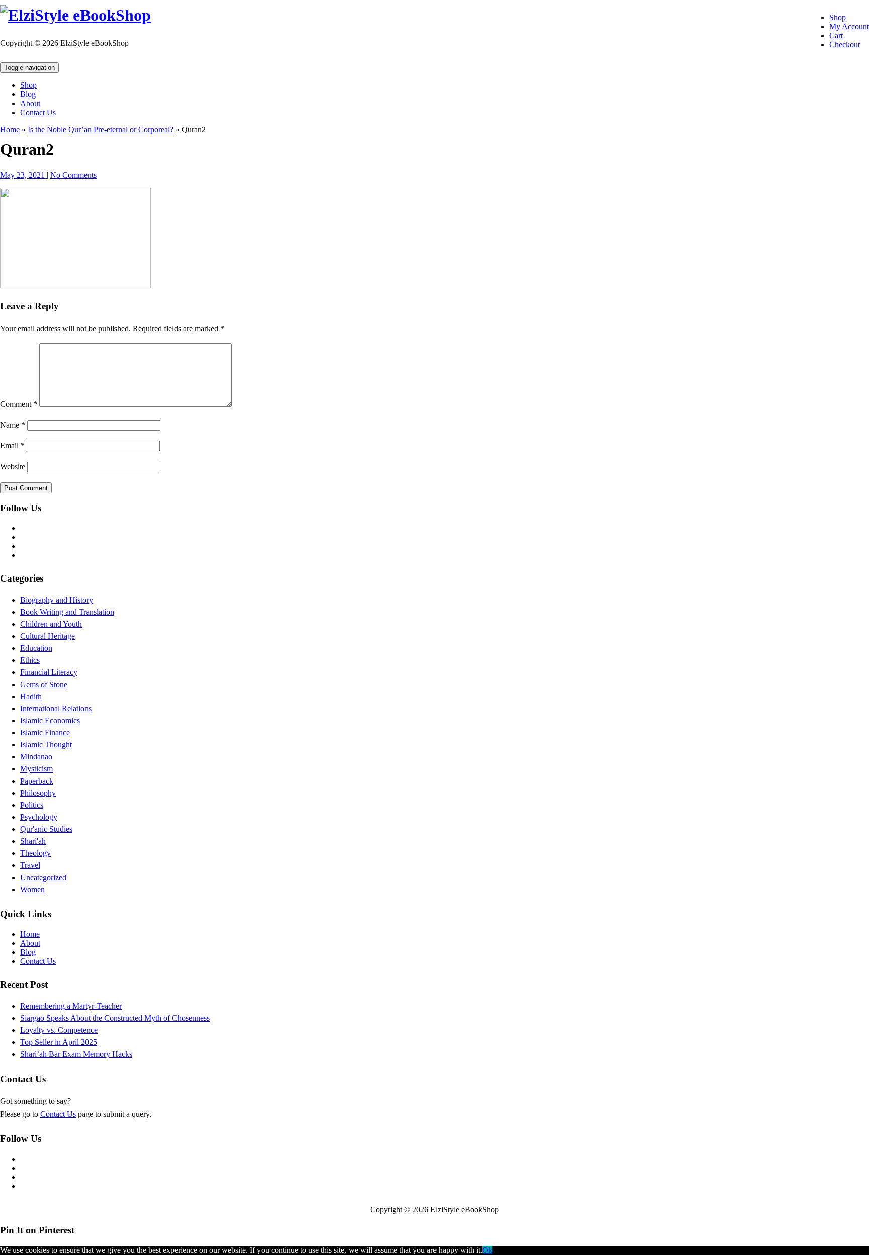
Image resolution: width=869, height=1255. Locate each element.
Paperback (36, 781)
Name (12, 425)
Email (12, 445)
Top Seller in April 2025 (58, 1042)
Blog (28, 94)
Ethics (30, 660)
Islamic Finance (45, 732)
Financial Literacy (48, 672)
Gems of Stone (43, 684)
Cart (836, 35)
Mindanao (36, 756)
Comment (18, 404)
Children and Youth (51, 624)
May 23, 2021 (23, 175)
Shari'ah (33, 841)
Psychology (38, 817)
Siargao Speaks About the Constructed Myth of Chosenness (115, 1018)
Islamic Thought (46, 744)
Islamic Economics (50, 720)
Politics (31, 805)
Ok (487, 1250)
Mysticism (36, 768)
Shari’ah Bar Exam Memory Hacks (76, 1054)
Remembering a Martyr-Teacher (71, 1006)
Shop (837, 17)
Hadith (31, 696)
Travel (30, 865)
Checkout (844, 44)
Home (10, 129)
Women (32, 889)
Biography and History (56, 600)
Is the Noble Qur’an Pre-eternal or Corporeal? (100, 129)
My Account (849, 26)
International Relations (56, 708)
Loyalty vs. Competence (59, 1030)
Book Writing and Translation (67, 612)
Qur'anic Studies (46, 829)
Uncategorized (43, 877)
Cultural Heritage (47, 636)
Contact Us (38, 112)
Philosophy (38, 793)
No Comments (73, 175)
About (30, 103)
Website (12, 466)
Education (36, 648)
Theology (35, 853)
